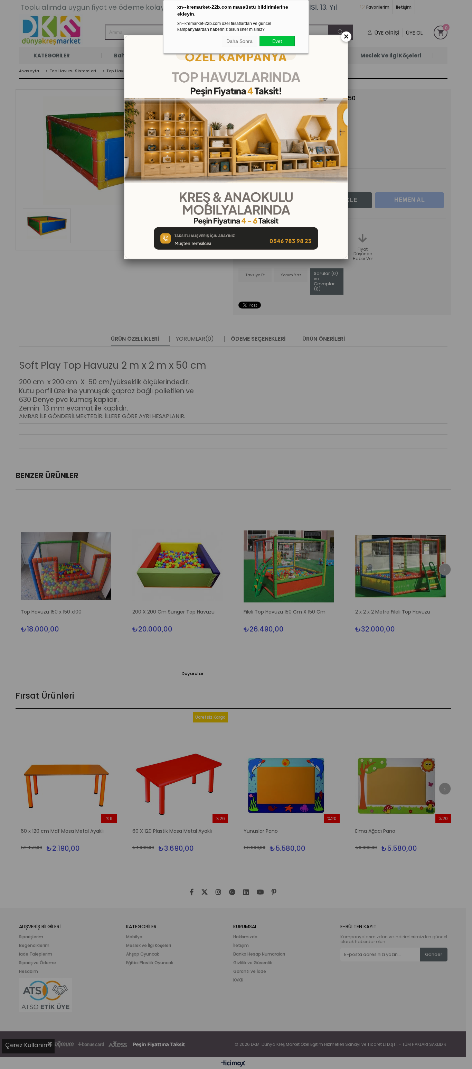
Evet (277, 41)
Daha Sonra (239, 41)
